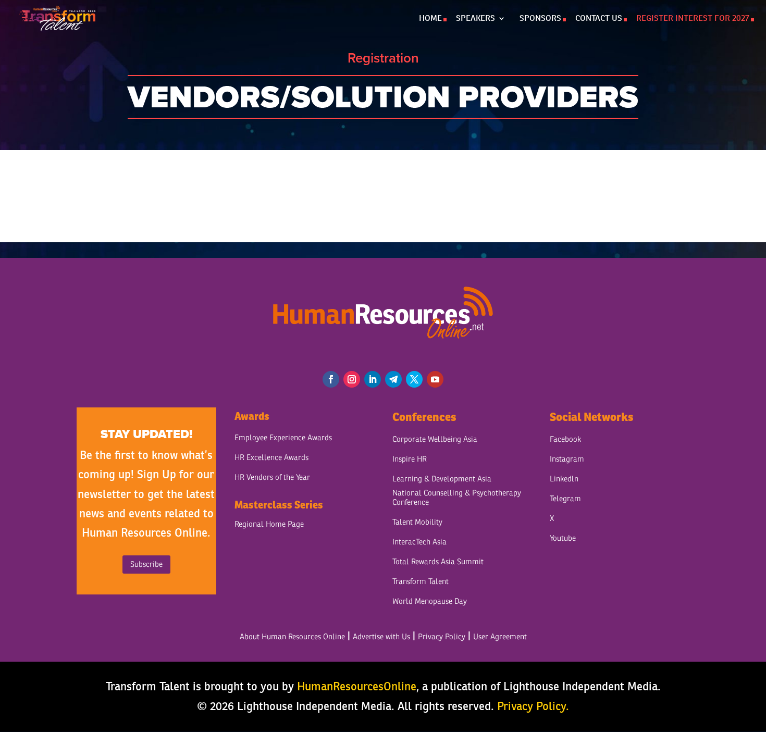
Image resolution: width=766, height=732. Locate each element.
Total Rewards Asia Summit (438, 561)
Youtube (563, 538)
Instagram (567, 459)
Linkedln (564, 479)
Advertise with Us (381, 636)
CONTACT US (598, 19)
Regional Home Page (269, 524)
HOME (430, 19)
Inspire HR (409, 459)
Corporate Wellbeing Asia (434, 439)
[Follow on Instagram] (351, 379)
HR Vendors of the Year (272, 477)
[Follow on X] (414, 379)
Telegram (565, 498)
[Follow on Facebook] (331, 379)
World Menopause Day (429, 601)
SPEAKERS (475, 19)
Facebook (565, 439)
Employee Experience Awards (283, 437)
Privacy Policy (441, 636)
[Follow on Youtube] (435, 379)
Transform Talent (420, 581)
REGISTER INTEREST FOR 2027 (692, 19)
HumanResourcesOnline (356, 686)
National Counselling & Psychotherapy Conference (456, 498)
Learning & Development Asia (441, 479)
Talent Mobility (417, 522)
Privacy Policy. (533, 706)
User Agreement (500, 636)
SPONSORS (540, 19)
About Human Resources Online (292, 636)
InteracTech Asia (419, 542)
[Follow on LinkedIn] (372, 379)
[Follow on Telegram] (393, 379)
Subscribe (146, 564)
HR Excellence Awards (271, 457)
